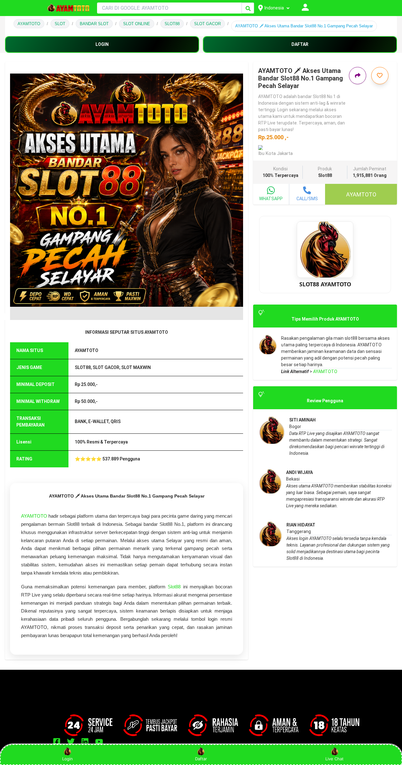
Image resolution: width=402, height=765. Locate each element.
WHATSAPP (271, 198)
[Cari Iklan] (248, 8)
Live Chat (334, 758)
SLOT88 (172, 23)
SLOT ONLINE (136, 23)
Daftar (201, 758)
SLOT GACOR (207, 23)
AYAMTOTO (29, 23)
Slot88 (174, 586)
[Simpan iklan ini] (379, 75)
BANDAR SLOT (94, 23)
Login (67, 758)
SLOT (60, 23)
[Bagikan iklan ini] (357, 75)
